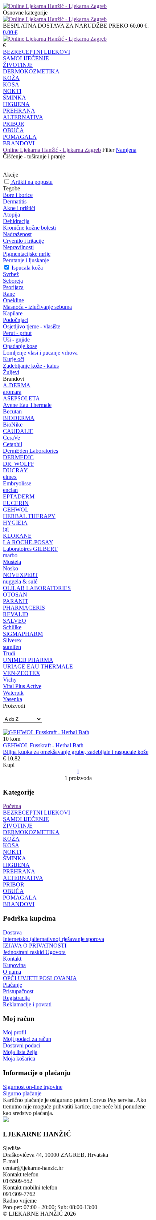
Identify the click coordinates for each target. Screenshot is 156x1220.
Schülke (12, 627)
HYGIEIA (15, 523)
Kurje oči (13, 359)
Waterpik (13, 693)
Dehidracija (16, 221)
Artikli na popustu (32, 182)
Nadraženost (17, 234)
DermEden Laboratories (30, 451)
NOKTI (12, 91)
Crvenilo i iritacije (23, 241)
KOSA (11, 84)
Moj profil (14, 1032)
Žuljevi (11, 372)
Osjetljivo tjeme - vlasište (31, 326)
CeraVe (11, 438)
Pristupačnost (18, 991)
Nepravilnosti (18, 247)
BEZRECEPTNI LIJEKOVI (36, 52)
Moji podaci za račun (27, 1039)
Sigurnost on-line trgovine (32, 1087)
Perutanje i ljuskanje (26, 260)
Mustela (12, 562)
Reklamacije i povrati (27, 1004)
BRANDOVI (18, 143)
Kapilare (12, 313)
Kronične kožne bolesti (29, 228)
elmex (10, 477)
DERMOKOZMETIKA (31, 71)
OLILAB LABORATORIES (37, 588)
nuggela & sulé (20, 581)
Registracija (16, 998)
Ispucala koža (27, 267)
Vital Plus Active (22, 686)
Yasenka (12, 699)
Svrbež (11, 274)
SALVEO (14, 621)
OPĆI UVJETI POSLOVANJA (40, 978)
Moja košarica (19, 1058)
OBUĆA (13, 130)
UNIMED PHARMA (28, 660)
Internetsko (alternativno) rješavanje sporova (53, 939)
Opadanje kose (20, 346)
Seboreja (13, 281)
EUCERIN (16, 503)
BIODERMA (18, 418)
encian (10, 490)
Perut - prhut (17, 333)
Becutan (12, 411)
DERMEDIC (18, 457)
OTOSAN (15, 594)
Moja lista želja (20, 1052)
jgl (6, 529)
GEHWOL (16, 509)
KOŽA (11, 78)
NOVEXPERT (20, 575)
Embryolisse (17, 483)
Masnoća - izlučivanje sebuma (37, 307)
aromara (12, 392)
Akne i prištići (19, 208)
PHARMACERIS (24, 608)
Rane (9, 294)
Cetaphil (12, 444)
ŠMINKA (14, 97)
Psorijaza (13, 287)
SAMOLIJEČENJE (26, 58)
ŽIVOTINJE (18, 65)
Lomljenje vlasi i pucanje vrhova (40, 353)
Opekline (13, 300)
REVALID (15, 614)
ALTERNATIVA (23, 117)
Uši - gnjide (16, 339)
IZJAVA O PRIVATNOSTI (34, 945)
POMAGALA (20, 137)
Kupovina (14, 965)
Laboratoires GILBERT (30, 549)
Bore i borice (18, 195)
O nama (12, 972)
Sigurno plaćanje (22, 1093)
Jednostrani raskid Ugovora (34, 952)
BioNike (12, 424)
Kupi (9, 765)
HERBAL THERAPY (29, 516)
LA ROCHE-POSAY (28, 542)
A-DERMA (16, 385)
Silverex (12, 640)
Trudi (9, 653)
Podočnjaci (15, 320)
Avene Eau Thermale (27, 405)
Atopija (11, 214)
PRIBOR (13, 124)
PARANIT (15, 601)
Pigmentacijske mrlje (26, 254)
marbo (10, 555)
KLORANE (17, 536)
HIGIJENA (16, 104)
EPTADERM (18, 496)
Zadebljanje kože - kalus (31, 366)
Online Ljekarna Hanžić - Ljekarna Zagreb (52, 150)
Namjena (126, 150)
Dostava (12, 932)
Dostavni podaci (21, 1045)
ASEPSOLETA (21, 398)
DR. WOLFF (18, 464)
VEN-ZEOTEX (21, 673)
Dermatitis (14, 201)
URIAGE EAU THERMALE (38, 666)
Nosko (10, 568)
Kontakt (12, 959)
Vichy (10, 679)
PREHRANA (19, 111)
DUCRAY (15, 470)
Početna (12, 806)
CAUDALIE (18, 431)
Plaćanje (12, 985)
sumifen (12, 647)
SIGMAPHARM (23, 634)
